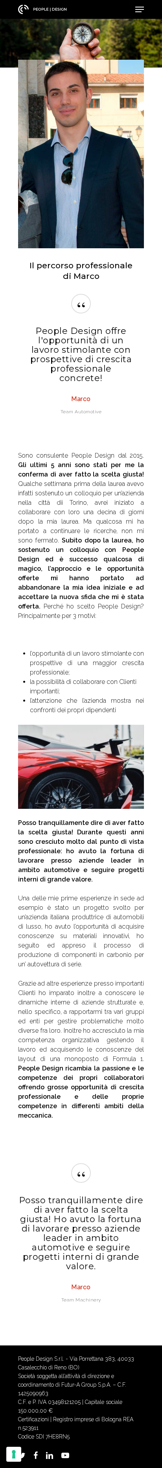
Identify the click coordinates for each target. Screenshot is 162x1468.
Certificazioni (33, 1419)
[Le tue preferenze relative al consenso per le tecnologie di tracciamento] (13, 1454)
